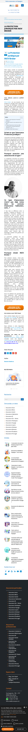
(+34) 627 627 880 (14, 12)
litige (21, 66)
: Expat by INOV (17, 329)
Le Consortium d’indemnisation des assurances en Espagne (17, 459)
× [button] (26, 707)
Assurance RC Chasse (14, 654)
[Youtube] (17, 571)
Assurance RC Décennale (12, 657)
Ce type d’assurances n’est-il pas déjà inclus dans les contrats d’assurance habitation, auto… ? (13, 126)
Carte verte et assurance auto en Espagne (16, 531)
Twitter (8, 353)
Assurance (8, 64)
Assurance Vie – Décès (12, 418)
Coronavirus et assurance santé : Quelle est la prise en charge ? (16, 551)
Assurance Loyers (11, 425)
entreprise (12, 337)
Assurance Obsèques (12, 421)
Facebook (5, 353)
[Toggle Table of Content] (20, 117)
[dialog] (14, 719)
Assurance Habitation (12, 414)
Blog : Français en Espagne (13, 679)
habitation (6, 337)
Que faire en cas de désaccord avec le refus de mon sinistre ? (17, 491)
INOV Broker (20, 75)
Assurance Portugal (11, 434)
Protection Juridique (10, 62)
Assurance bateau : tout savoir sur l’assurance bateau (16, 483)
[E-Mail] (5, 574)
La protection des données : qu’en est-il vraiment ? (13, 383)
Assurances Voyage (14, 607)
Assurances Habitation (15, 599)
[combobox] (24, 707)
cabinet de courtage (11, 317)
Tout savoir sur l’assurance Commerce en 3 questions (17, 524)
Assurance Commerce (15, 631)
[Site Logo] (14, 5)
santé (22, 336)
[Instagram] (20, 571)
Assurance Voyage (11, 423)
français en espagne (12, 65)
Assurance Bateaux (11, 429)
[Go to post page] (14, 376)
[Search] (22, 399)
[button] (14, 726)
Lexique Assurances (14, 682)
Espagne (17, 64)
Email (16, 353)
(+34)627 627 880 (13, 699)
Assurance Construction (12, 660)
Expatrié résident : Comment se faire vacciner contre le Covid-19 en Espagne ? (17, 475)
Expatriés (21, 64)
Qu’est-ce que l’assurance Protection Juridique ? (13, 120)
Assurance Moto (10, 410)
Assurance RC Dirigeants (12, 651)
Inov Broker (19, 65)
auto (17, 336)
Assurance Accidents (14, 645)
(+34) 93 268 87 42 (14, 10)
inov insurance (7, 66)
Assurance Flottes (14, 663)
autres (22, 337)
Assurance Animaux (11, 427)
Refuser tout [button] (20, 729)
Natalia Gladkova (10, 61)
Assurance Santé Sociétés (13, 638)
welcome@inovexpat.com (11, 343)
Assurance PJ (9, 416)
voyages (18, 337)
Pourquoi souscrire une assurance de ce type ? (14, 123)
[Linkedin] (14, 571)
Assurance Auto (10, 408)
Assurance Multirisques (15, 633)
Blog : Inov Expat (13, 676)
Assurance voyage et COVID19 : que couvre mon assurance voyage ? (17, 499)
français (6, 65)
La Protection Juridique (15, 66)
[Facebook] (5, 571)
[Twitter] (8, 571)
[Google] (11, 571)
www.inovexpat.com (9, 340)
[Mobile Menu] (22, 5)
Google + (13, 353)
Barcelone (12, 64)
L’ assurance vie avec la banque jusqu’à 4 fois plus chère (17, 444)
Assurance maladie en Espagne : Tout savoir (17, 451)
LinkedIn (10, 353)
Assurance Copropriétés (12, 647)
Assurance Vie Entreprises (13, 642)
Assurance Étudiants (11, 431)
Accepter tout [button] (7, 729)
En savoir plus (13, 714)
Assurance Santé (10, 412)
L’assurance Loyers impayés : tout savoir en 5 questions (17, 466)
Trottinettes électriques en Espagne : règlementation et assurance (17, 560)
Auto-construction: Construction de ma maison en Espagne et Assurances (17, 516)
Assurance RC (12, 635)
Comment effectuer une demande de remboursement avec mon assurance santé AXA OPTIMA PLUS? (17, 541)
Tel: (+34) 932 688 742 (12, 697)
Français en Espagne (15, 327)
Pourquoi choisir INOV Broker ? (12, 129)
